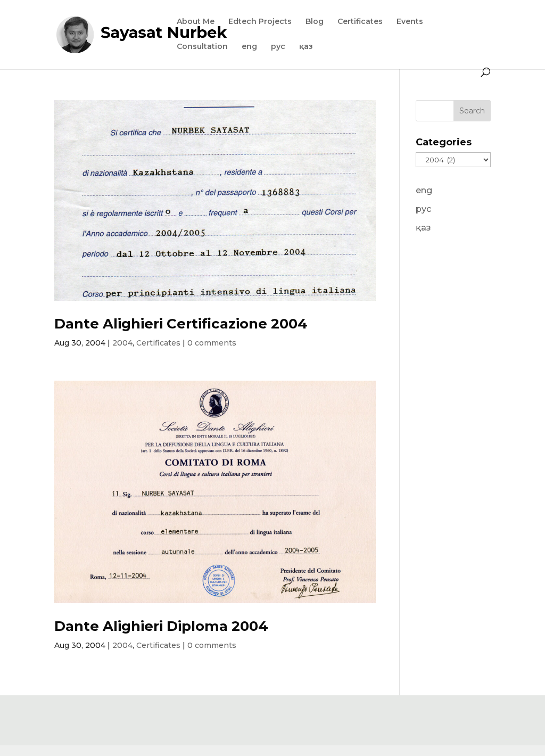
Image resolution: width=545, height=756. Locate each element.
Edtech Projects (260, 22)
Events (410, 22)
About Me (195, 22)
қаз (306, 47)
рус (278, 47)
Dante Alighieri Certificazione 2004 (181, 323)
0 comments (211, 343)
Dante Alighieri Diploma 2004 (161, 626)
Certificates (360, 22)
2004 (122, 343)
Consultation (202, 47)
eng (249, 47)
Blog (314, 22)
